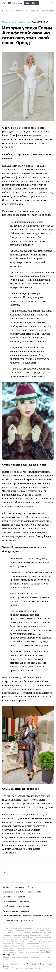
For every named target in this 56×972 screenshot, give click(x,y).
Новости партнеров (11, 22)
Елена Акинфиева (19, 173)
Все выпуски (8, 10)
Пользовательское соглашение (16, 910)
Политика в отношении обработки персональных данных (27, 915)
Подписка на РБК (34, 891)
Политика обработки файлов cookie (18, 920)
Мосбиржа (28, 963)
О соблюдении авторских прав (16, 905)
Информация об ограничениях (16, 901)
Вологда (26, 22)
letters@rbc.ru (9, 954)
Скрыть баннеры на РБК (13, 891)
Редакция (32, 886)
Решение (34, 10)
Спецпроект (21, 10)
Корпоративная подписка (14, 896)
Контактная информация (13, 886)
